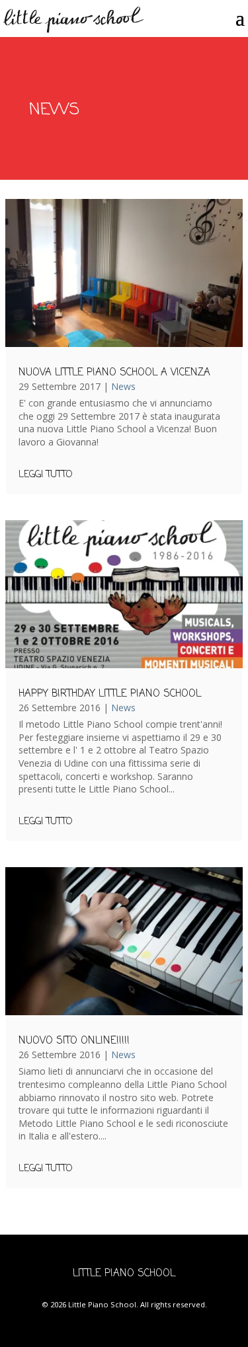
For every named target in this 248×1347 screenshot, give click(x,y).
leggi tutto (46, 475)
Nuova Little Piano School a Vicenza (114, 373)
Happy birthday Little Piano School (110, 694)
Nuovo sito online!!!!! (74, 1041)
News (123, 386)
